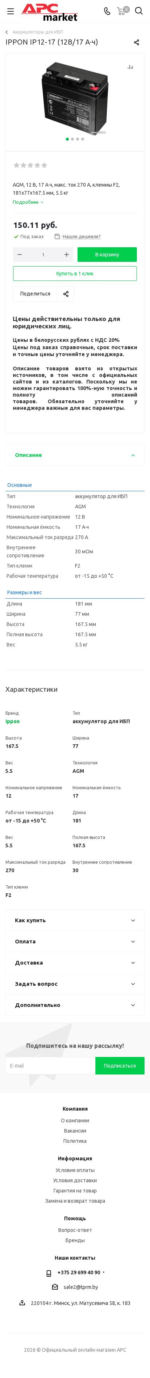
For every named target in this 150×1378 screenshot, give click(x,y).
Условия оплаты (75, 1170)
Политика (75, 1141)
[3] (30, 165)
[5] (44, 165)
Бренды (75, 1240)
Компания (75, 1109)
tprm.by (89, 1287)
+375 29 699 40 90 (79, 1272)
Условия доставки (75, 1180)
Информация (75, 1158)
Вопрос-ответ (75, 1230)
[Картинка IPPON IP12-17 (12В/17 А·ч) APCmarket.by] (75, 98)
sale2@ (72, 1287)
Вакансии (75, 1131)
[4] (37, 165)
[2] (23, 165)
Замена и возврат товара (75, 1201)
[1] (16, 165)
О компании (75, 1120)
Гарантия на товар (75, 1191)
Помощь (75, 1218)
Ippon (12, 721)
